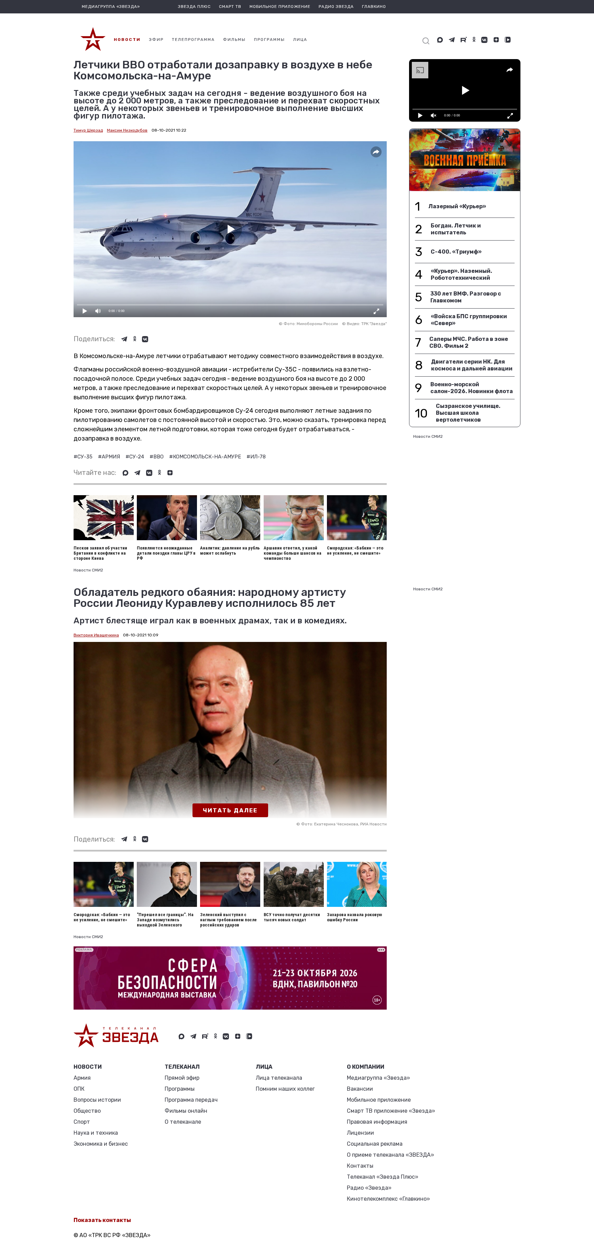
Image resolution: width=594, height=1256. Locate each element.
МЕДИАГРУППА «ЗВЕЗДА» (111, 6)
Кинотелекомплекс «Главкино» (388, 1199)
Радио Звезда (336, 6)
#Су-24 (135, 457)
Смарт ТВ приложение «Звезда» (391, 1111)
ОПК (79, 1089)
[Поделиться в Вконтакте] (145, 339)
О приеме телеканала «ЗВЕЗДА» (390, 1155)
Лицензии (360, 1133)
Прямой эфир (182, 1078)
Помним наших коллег (285, 1089)
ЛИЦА (264, 1067)
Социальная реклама (375, 1144)
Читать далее (230, 810)
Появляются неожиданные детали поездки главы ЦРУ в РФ (166, 553)
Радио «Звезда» (369, 1188)
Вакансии (360, 1089)
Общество (87, 1111)
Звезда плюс (194, 6)
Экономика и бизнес (101, 1144)
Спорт (82, 1122)
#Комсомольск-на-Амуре (205, 457)
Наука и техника (96, 1133)
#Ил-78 (256, 457)
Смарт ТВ (230, 6)
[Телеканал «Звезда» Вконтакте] (484, 40)
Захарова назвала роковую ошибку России (354, 917)
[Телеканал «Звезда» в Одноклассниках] (474, 40)
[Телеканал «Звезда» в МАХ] (440, 40)
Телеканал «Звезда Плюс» (382, 1177)
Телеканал (182, 1067)
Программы (180, 1089)
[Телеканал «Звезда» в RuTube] (464, 40)
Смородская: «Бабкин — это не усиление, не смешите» (355, 550)
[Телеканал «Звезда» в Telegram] (452, 40)
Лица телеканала (279, 1078)
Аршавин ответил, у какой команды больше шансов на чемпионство (292, 553)
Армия (82, 1078)
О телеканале (183, 1122)
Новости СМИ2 (88, 570)
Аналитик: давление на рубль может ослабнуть (230, 550)
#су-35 (84, 457)
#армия (109, 457)
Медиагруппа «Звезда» (378, 1078)
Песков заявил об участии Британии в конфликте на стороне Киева (100, 553)
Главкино (374, 6)
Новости (88, 1067)
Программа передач (191, 1100)
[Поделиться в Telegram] (124, 339)
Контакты (360, 1166)
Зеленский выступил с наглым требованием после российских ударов (228, 919)
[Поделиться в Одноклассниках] (134, 339)
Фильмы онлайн (186, 1111)
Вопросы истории (97, 1100)
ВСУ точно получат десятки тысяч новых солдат (292, 917)
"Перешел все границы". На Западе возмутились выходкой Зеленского (165, 919)
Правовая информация (377, 1122)
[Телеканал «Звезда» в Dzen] (496, 40)
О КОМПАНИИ (365, 1067)
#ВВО (157, 457)
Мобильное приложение (280, 6)
